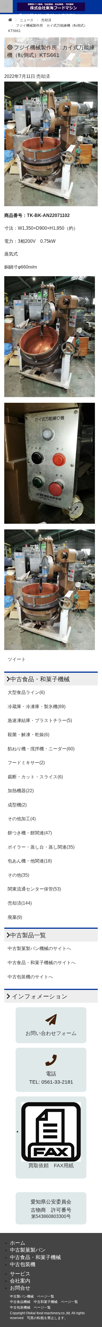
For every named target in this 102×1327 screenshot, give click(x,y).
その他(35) (18, 875)
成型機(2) (17, 804)
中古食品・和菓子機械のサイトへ (42, 962)
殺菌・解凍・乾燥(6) (28, 734)
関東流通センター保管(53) (34, 889)
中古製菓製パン (28, 1250)
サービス (20, 1274)
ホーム (17, 1243)
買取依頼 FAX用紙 (51, 1165)
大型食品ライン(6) (26, 692)
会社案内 (20, 1281)
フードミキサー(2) (26, 762)
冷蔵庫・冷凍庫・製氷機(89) (36, 706)
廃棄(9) (15, 917)
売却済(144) (20, 903)
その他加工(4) (22, 818)
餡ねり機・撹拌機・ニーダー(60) (41, 748)
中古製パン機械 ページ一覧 (32, 1296)
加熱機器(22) (21, 790)
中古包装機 (22, 1264)
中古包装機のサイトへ (30, 976)
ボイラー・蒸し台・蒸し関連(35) (41, 847)
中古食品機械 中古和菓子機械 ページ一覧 (44, 1302)
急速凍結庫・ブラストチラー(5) (40, 720)
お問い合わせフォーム (51, 1033)
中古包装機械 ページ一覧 (30, 1307)
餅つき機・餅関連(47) (30, 832)
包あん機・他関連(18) (30, 861)
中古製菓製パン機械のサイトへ (39, 948)
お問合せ (20, 1288)
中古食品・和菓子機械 (35, 1257)
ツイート (17, 659)
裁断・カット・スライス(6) (35, 776)
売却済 (46, 20)
